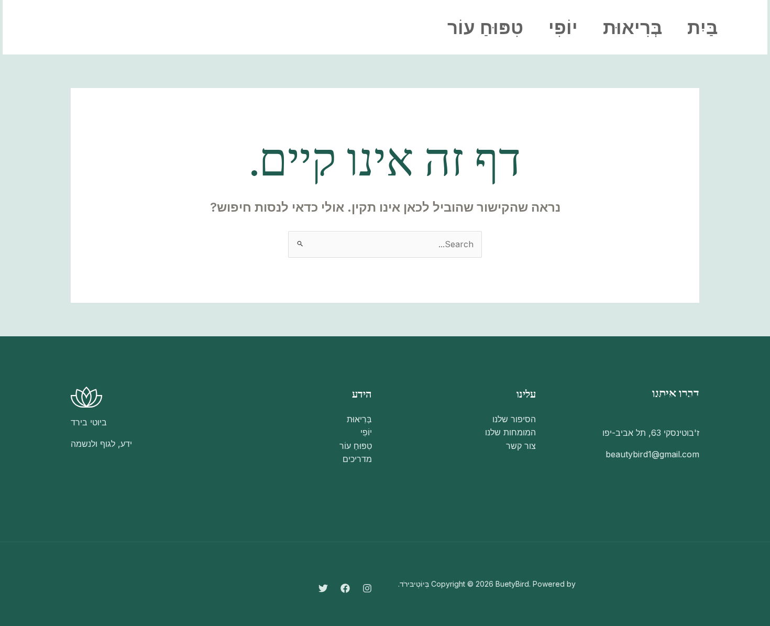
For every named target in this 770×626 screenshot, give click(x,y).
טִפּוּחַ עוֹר (485, 27)
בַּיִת (702, 27)
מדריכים (357, 459)
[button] (60, 27)
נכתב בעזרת (168, 487)
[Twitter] (116, 28)
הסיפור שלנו (514, 419)
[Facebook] (139, 28)
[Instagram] (162, 28)
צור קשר (521, 446)
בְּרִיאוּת (632, 27)
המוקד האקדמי (117, 487)
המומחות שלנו (510, 432)
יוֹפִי (563, 27)
